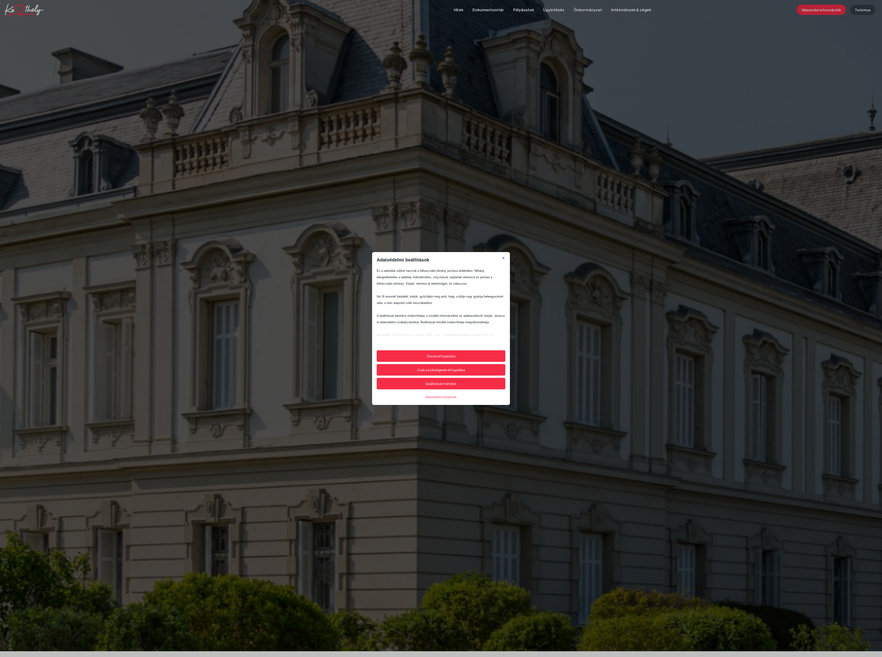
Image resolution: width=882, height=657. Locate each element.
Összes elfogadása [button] (441, 356)
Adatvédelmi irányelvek (441, 397)
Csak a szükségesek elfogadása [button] (441, 370)
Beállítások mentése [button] (441, 384)
